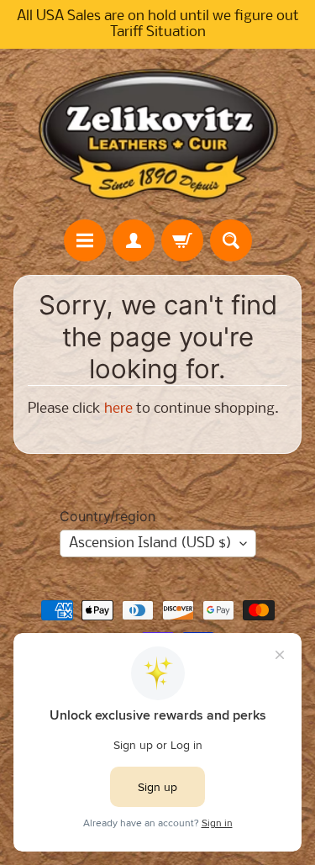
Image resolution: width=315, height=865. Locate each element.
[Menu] (85, 240)
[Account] (134, 240)
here (118, 409)
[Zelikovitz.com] (158, 133)
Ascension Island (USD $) (150, 543)
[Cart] (182, 240)
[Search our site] (231, 240)
